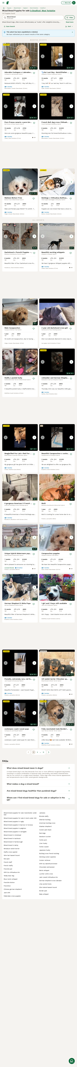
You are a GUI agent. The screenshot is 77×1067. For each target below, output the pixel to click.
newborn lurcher (45, 836)
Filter (71, 17)
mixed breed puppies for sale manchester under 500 (20, 814)
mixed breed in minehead (12, 835)
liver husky (43, 843)
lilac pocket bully (45, 884)
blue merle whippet (10, 879)
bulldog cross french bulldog (49, 853)
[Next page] (49, 752)
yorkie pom (43, 840)
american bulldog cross (47, 823)
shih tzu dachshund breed (48, 864)
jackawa (42, 813)
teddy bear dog (9, 876)
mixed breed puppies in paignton (15, 828)
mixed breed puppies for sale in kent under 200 (20, 818)
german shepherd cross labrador (50, 880)
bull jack (7, 859)
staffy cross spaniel (10, 852)
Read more (69, 22)
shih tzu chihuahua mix (12, 872)
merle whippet (44, 870)
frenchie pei (8, 869)
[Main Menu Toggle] (3, 3)
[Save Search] (72, 1061)
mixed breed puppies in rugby (14, 821)
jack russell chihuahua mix (48, 877)
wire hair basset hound (12, 855)
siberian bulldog (44, 820)
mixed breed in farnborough (13, 842)
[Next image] (71, 56)
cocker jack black (45, 830)
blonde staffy (43, 816)
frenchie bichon (9, 882)
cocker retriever (44, 860)
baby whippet (44, 894)
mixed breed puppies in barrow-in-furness (18, 825)
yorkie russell (44, 847)
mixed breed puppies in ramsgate (15, 832)
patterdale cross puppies (12, 896)
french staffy (8, 865)
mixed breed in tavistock (12, 838)
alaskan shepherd (45, 826)
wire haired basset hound (48, 887)
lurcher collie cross (46, 874)
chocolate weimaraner (47, 867)
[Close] (72, 32)
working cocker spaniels (47, 857)
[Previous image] (43, 56)
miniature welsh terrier (12, 848)
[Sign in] (73, 2)
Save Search (10, 26)
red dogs (42, 833)
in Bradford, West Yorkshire (42, 10)
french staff (8, 862)
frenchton (7, 886)
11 (43, 752)
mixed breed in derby (11, 845)
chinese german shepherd (13, 889)
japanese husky (44, 850)
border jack (43, 891)
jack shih (7, 892)
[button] (57, 56)
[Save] (33, 73)
